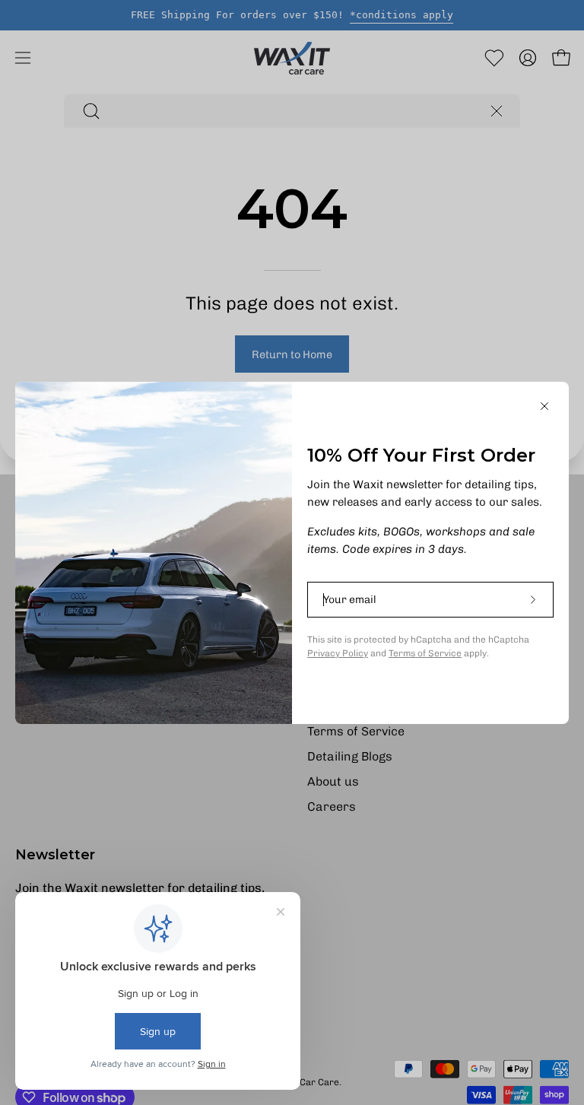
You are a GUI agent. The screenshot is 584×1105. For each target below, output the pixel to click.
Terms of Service (425, 653)
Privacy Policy (337, 653)
